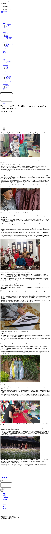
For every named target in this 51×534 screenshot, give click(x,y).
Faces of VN (8, 41)
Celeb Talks (7, 43)
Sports (4, 42)
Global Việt (5, 46)
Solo (6, 26)
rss (3, 510)
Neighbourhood (8, 37)
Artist (6, 29)
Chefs (6, 35)
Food (6, 33)
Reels (4, 51)
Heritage (7, 47)
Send (2, 490)
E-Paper (4, 52)
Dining (4, 32)
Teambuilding (8, 24)
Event (6, 48)
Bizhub (1, 12)
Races (6, 45)
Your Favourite (8, 39)
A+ (4, 130)
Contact (4, 504)
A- (3, 127)
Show (6, 28)
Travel (4, 23)
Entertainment (5, 27)
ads (3, 506)
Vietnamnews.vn (3, 11)
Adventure (7, 25)
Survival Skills (8, 38)
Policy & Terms (6, 501)
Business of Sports (9, 44)
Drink (6, 34)
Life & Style (5, 36)
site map (4, 508)
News (4, 21)
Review (7, 30)
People (6, 49)
